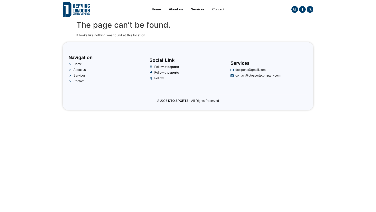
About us (176, 9)
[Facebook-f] (302, 9)
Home (156, 9)
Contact (218, 9)
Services (197, 9)
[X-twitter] (310, 9)
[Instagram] (294, 9)
